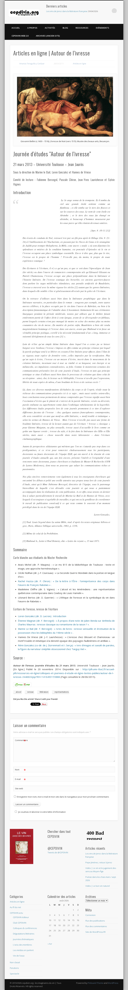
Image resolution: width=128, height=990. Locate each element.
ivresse (30, 692)
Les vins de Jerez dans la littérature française (66, 11)
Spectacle (14, 973)
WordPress (113, 983)
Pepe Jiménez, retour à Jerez (98, 862)
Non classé (15, 962)
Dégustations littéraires (23, 933)
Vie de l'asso (19, 955)
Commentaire (20, 740)
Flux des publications (95, 920)
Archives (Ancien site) (48, 35)
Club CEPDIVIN (19, 922)
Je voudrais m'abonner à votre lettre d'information (42, 811)
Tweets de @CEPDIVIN (58, 852)
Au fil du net (15, 907)
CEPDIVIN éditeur (21, 917)
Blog (65, 27)
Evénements (102, 27)
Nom (20, 770)
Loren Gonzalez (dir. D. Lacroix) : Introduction (42, 616)
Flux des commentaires (96, 926)
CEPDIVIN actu (16, 912)
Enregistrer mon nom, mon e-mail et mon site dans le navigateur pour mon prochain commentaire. (63, 796)
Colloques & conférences (25, 928)
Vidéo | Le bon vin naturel (97, 885)
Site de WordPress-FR (95, 932)
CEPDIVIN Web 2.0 (20, 35)
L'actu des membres (22, 944)
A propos (32, 27)
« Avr (50, 943)
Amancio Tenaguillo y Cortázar (31, 63)
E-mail (20, 779)
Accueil (16, 27)
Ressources (82, 27)
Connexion (90, 915)
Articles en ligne (79, 63)
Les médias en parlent (23, 950)
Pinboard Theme (95, 983)
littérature (44, 692)
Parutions (14, 968)
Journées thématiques (23, 939)
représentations (61, 692)
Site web (19, 788)
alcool (18, 692)
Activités (50, 27)
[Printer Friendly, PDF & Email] (22, 684)
